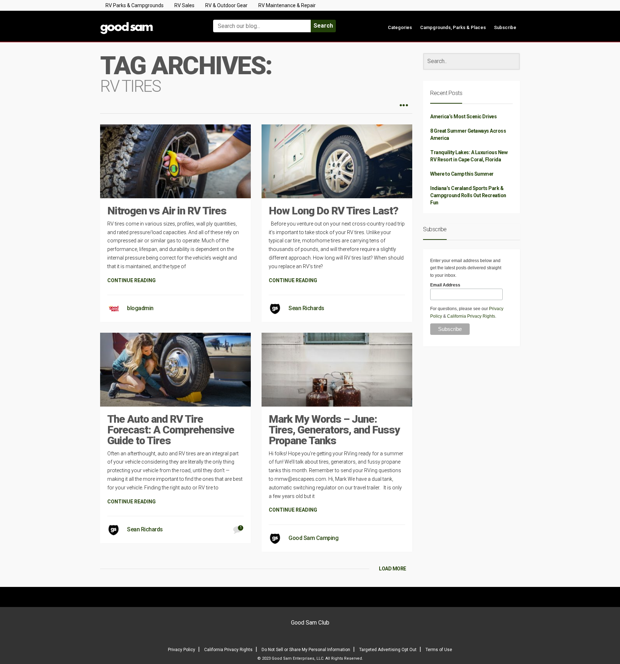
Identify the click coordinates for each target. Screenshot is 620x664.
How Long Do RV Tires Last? (333, 210)
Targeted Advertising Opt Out (388, 649)
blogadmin (140, 308)
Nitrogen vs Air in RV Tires (166, 210)
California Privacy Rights (471, 316)
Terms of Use (439, 649)
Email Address (445, 285)
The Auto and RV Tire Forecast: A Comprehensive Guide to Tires (170, 430)
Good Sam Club (310, 622)
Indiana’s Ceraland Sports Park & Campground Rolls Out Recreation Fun (468, 195)
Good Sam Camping (313, 538)
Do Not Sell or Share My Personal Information (306, 649)
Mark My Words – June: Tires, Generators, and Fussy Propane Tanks (334, 430)
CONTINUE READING (131, 280)
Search (323, 25)
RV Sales (184, 5)
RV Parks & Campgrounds (134, 5)
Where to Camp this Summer (462, 174)
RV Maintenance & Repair (287, 5)
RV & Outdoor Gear (226, 5)
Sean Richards (306, 308)
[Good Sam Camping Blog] (148, 23)
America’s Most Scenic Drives (463, 116)
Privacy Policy (181, 649)
